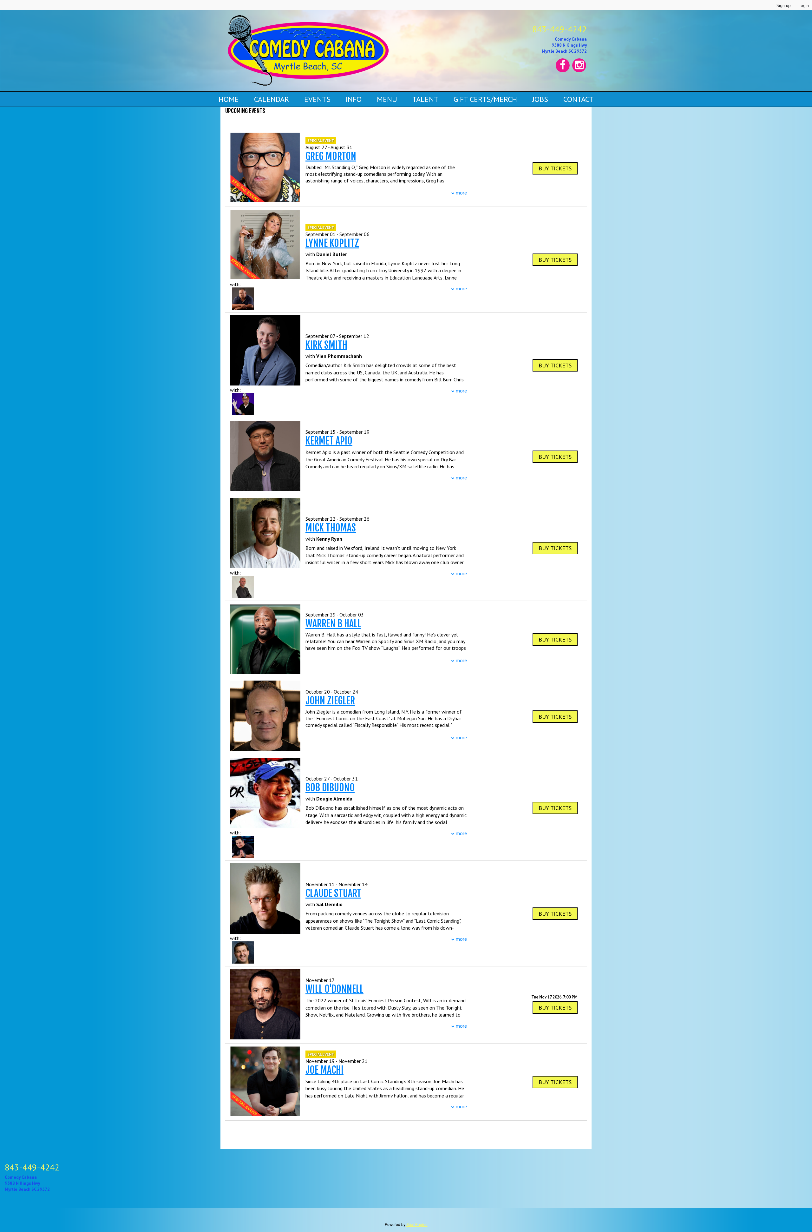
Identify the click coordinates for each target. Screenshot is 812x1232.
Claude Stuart (333, 893)
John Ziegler (330, 701)
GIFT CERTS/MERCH (485, 99)
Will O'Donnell (334, 989)
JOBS (540, 99)
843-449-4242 (559, 29)
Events (317, 99)
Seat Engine (417, 1224)
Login (804, 5)
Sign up (783, 5)
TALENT (425, 99)
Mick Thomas (330, 528)
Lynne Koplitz (332, 243)
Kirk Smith (326, 345)
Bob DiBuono (330, 788)
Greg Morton (330, 156)
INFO (354, 99)
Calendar (271, 99)
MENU (387, 99)
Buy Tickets (555, 1007)
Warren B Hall (333, 623)
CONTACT (578, 99)
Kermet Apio (328, 441)
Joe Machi (324, 1070)
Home (229, 99)
